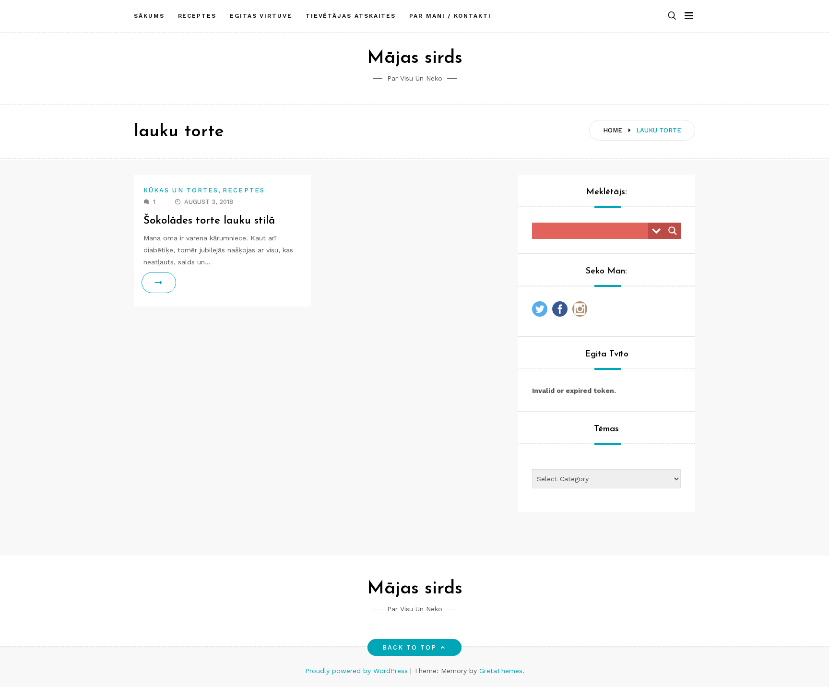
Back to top (409, 647)
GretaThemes (500, 671)
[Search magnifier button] (672, 231)
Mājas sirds (414, 58)
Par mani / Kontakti (450, 15)
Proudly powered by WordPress (357, 671)
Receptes (197, 15)
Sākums (149, 15)
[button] (672, 16)
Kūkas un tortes (180, 190)
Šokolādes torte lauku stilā (209, 220)
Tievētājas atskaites (351, 15)
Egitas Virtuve (261, 15)
